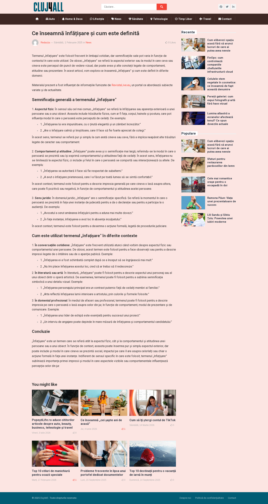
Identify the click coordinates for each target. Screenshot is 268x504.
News (117, 19)
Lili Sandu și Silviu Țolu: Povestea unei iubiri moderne (220, 218)
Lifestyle (98, 19)
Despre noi (185, 498)
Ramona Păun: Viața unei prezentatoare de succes (221, 201)
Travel (206, 19)
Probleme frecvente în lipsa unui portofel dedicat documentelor (103, 473)
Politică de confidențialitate (209, 498)
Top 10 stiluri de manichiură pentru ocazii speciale (51, 473)
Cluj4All (44, 498)
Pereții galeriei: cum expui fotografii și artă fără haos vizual (221, 100)
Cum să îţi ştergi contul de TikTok (152, 420)
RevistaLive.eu (121, 85)
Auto (51, 19)
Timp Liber (185, 19)
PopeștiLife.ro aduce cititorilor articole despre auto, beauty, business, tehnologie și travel (53, 423)
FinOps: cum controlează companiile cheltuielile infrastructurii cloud (220, 64)
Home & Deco (74, 19)
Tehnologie (160, 19)
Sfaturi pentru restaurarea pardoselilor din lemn (221, 163)
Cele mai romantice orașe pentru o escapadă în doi (219, 182)
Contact (226, 19)
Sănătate (137, 19)
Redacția (45, 42)
